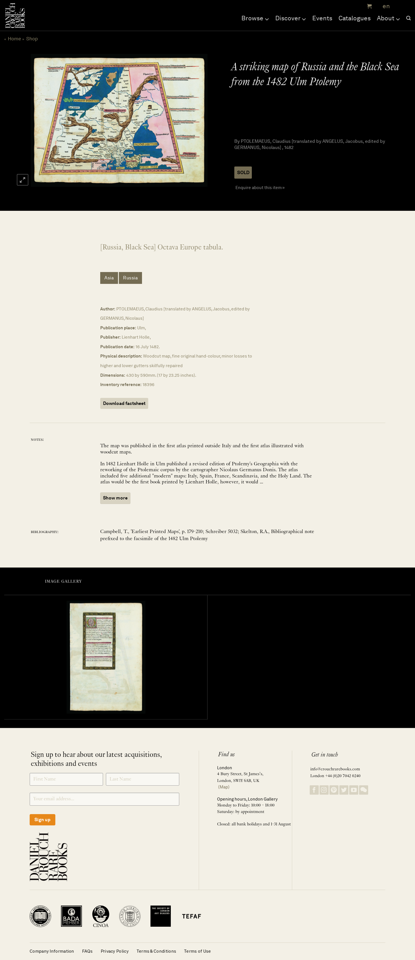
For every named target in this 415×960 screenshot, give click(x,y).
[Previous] (40, 120)
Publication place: (118, 327)
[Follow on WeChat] (363, 790)
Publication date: (117, 346)
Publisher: (110, 337)
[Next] (197, 120)
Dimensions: (112, 375)
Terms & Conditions (156, 951)
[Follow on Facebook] (314, 790)
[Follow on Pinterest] (333, 790)
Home (14, 38)
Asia (109, 277)
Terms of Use (197, 951)
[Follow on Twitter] (343, 790)
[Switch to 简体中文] (398, 6)
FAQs (87, 951)
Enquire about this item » (260, 187)
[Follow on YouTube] (353, 790)
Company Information (52, 951)
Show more (115, 498)
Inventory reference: (120, 384)
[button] (369, 6)
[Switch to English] (384, 6)
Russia (130, 277)
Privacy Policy (115, 951)
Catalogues (354, 18)
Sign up (42, 819)
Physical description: (121, 356)
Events (322, 18)
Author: (107, 309)
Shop (32, 38)
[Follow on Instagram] (324, 790)
